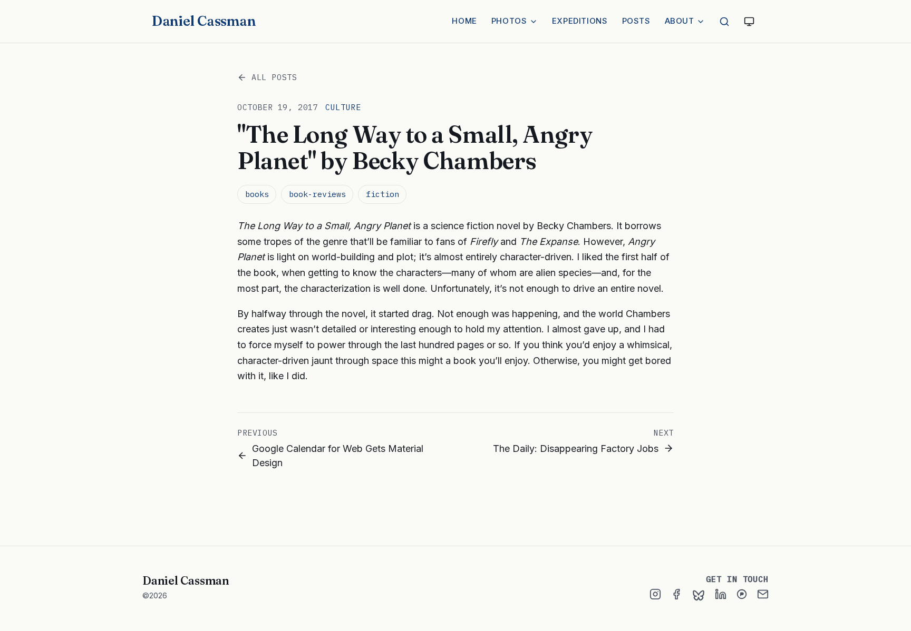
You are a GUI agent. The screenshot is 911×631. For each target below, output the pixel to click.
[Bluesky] (698, 595)
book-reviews (317, 194)
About (679, 21)
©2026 (154, 595)
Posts (636, 21)
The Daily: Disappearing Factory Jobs (575, 448)
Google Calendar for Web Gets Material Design (337, 455)
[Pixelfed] (742, 594)
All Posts (274, 77)
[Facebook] (676, 594)
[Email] (763, 594)
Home (464, 21)
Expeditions (580, 21)
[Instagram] (655, 594)
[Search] (724, 22)
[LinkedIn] (720, 594)
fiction (382, 194)
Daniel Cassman (203, 21)
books (257, 194)
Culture (343, 107)
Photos (509, 21)
